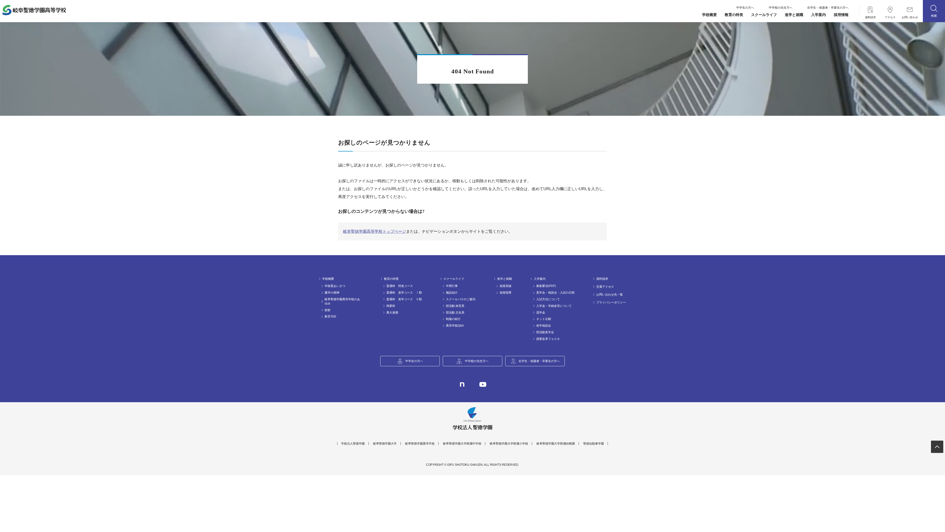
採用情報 (841, 15)
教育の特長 (734, 15)
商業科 (390, 306)
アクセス (890, 16)
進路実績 (505, 286)
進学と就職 (794, 15)
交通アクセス (605, 286)
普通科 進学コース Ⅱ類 (404, 299)
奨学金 (540, 312)
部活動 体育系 (455, 306)
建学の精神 (332, 292)
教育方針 (330, 316)
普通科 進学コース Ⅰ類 (404, 292)
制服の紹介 (453, 319)
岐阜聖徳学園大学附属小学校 (509, 443)
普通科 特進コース (399, 286)
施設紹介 (452, 292)
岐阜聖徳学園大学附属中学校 (462, 443)
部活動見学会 (545, 332)
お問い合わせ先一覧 (609, 294)
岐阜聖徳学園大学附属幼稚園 (555, 443)
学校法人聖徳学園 (353, 443)
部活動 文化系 (455, 312)
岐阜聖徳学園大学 (385, 443)
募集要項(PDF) (546, 286)
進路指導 (505, 292)
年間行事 (452, 286)
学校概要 (709, 15)
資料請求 (870, 16)
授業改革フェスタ (548, 339)
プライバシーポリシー (611, 302)
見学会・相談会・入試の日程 (555, 292)
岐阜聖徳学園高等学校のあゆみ (342, 301)
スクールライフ (764, 15)
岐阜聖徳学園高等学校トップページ (374, 231)
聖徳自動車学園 (593, 443)
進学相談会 (543, 325)
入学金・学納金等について (554, 306)
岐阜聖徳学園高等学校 (420, 443)
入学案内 (818, 15)
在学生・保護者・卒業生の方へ (828, 7)
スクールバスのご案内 (460, 299)
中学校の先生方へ (780, 7)
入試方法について (548, 299)
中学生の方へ (745, 7)
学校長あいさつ (335, 286)
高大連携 (392, 312)
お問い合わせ (910, 16)
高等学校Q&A (455, 325)
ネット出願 (543, 319)
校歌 (328, 310)
